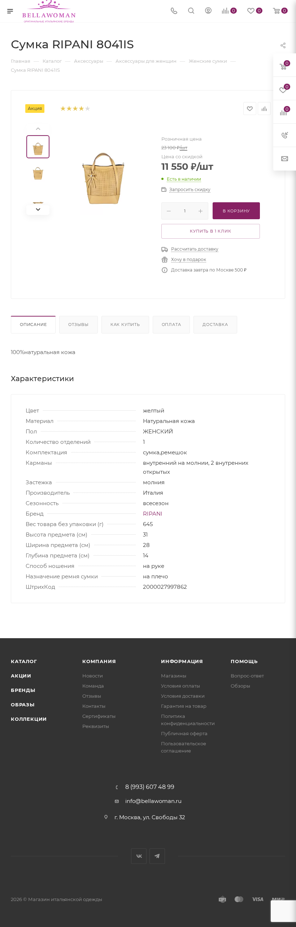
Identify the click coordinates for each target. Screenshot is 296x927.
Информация (182, 661)
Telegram (157, 856)
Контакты (93, 706)
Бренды (23, 690)
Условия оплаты (180, 686)
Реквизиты (95, 726)
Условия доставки (183, 696)
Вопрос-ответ (247, 676)
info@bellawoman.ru (153, 801)
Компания (99, 661)
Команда (93, 686)
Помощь (244, 661)
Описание (33, 324)
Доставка (215, 324)
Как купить (125, 324)
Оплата (171, 324)
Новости (92, 676)
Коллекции (29, 719)
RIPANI (152, 513)
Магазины (173, 676)
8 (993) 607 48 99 (149, 787)
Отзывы (78, 324)
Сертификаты (99, 716)
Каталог (24, 661)
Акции (21, 676)
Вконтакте (139, 856)
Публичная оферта (184, 733)
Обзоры (240, 686)
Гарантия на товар (183, 706)
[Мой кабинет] (208, 11)
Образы (23, 704)
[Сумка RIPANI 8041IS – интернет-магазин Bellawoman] (103, 169)
